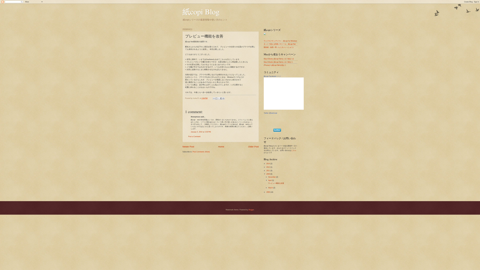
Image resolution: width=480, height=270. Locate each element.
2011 (268, 171)
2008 (268, 192)
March (270, 188)
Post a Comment (194, 136)
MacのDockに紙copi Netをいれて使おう (278, 62)
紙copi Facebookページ (272, 76)
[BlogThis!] (216, 98)
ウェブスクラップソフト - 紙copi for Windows (280, 41)
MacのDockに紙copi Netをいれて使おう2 (279, 59)
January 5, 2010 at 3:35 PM (201, 132)
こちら (293, 150)
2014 (268, 164)
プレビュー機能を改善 (276, 183)
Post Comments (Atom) (201, 152)
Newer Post (188, 146)
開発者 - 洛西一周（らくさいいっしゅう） (279, 47)
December (272, 177)
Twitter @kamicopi (270, 113)
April (270, 180)
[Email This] (214, 98)
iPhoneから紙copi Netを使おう (275, 65)
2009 (268, 174)
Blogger (251, 210)
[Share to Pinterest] (223, 98)
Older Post (253, 146)
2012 (268, 167)
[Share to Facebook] (221, 98)
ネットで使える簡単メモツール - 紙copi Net (280, 44)
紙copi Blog (201, 11)
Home (221, 146)
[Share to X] (219, 98)
